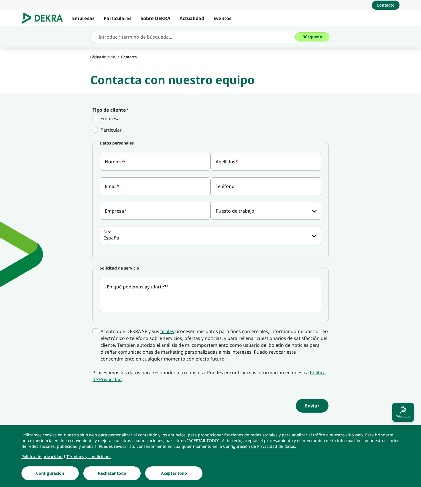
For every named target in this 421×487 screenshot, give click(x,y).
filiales (167, 331)
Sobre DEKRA (155, 18)
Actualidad (192, 18)
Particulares (117, 18)
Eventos (222, 18)
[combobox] (265, 211)
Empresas (83, 18)
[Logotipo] (44, 18)
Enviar (312, 406)
